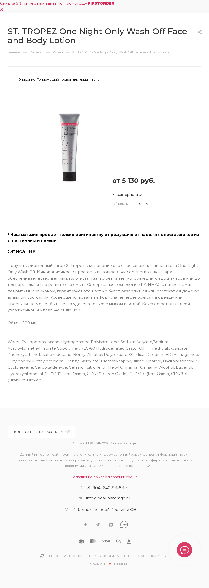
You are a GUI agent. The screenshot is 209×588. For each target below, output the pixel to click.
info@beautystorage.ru (108, 498)
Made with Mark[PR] (108, 563)
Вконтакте (85, 524)
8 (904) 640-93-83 (105, 488)
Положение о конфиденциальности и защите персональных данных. (108, 556)
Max (111, 524)
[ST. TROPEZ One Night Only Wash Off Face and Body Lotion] (69, 147)
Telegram (98, 524)
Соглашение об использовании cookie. (104, 477)
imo (124, 524)
